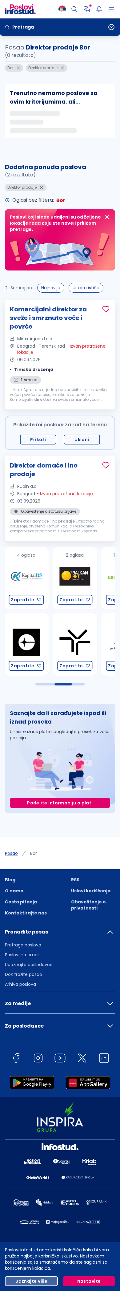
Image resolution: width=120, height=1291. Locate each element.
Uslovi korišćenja (90, 891)
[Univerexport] (90, 578)
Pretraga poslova (23, 945)
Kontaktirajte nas (26, 913)
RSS (75, 880)
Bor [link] (33, 853)
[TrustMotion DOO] (41, 644)
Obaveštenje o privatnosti (88, 905)
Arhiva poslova (20, 984)
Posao (11, 853)
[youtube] (60, 1059)
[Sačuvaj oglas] (106, 309)
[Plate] (87, 9)
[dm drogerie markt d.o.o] (90, 644)
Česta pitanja (21, 902)
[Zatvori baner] (107, 217)
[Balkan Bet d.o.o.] (41, 578)
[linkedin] (104, 1059)
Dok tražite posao (23, 974)
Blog (10, 880)
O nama (14, 891)
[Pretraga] (74, 9)
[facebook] (16, 1059)
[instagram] (38, 1059)
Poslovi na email (22, 955)
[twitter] (82, 1059)
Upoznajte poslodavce (29, 964)
